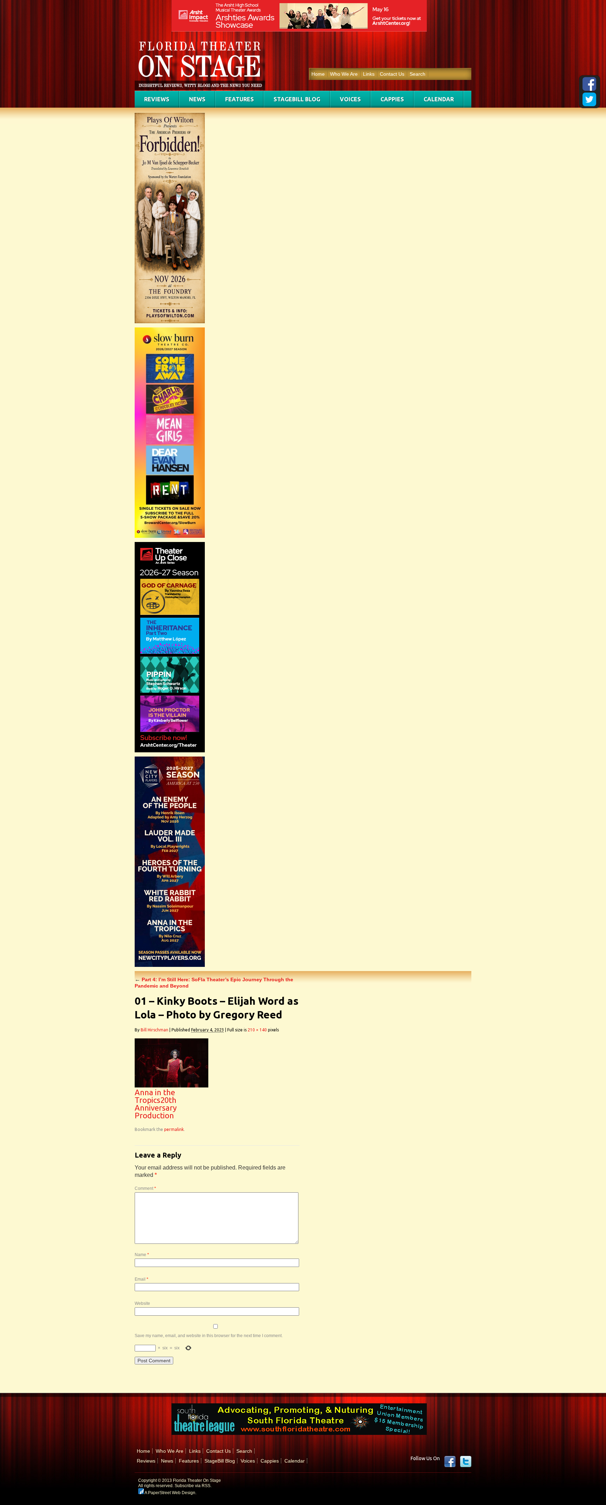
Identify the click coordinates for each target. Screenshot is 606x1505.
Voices (350, 99)
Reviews (156, 99)
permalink (174, 1129)
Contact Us (392, 74)
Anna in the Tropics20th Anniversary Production (156, 1104)
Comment (145, 1188)
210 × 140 (257, 1030)
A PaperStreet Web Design (169, 1492)
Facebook (450, 1461)
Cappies (392, 99)
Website (142, 1303)
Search (417, 74)
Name (142, 1254)
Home (318, 74)
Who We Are (344, 74)
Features (239, 99)
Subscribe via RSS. (193, 1485)
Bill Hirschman (154, 1030)
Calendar (439, 99)
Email (141, 1279)
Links (369, 74)
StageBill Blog (297, 99)
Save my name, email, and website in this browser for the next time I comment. (209, 1335)
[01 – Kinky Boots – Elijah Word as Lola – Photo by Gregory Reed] (171, 1086)
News (197, 99)
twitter (465, 1461)
